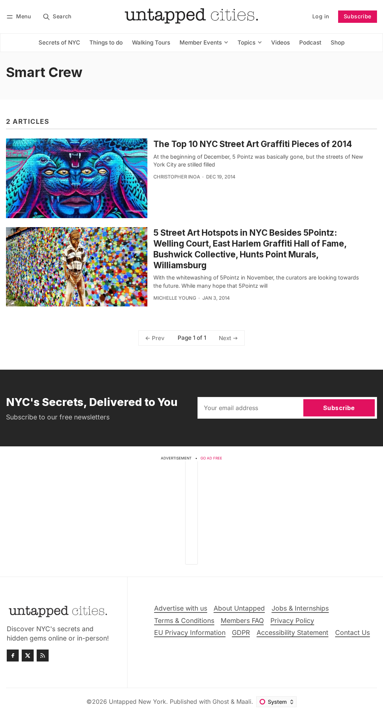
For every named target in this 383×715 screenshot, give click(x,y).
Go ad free (211, 458)
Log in (320, 16)
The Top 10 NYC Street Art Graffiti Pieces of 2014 (252, 144)
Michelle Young (174, 298)
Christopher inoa (176, 177)
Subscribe (357, 16)
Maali (243, 701)
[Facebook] (13, 655)
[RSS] (43, 655)
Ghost (220, 701)
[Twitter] (28, 655)
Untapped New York (137, 701)
